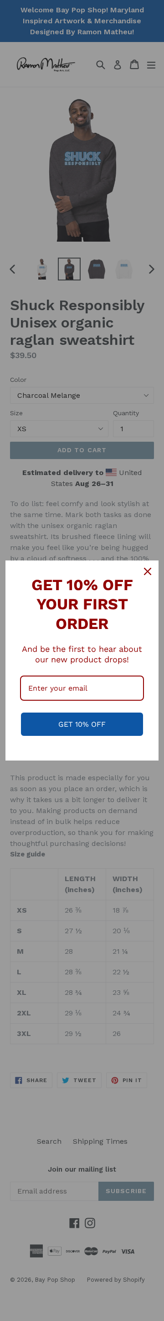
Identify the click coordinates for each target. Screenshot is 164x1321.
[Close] (148, 571)
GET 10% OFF (82, 724)
